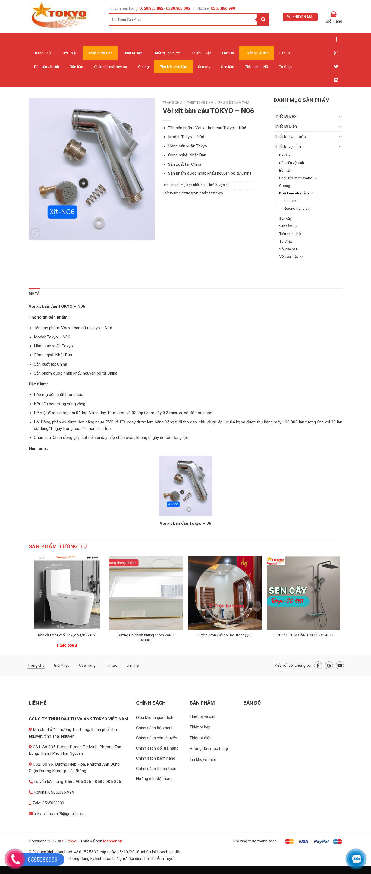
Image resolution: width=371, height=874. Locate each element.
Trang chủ (172, 102)
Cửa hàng (87, 665)
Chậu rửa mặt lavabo (110, 66)
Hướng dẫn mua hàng (209, 748)
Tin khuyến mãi (203, 759)
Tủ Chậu (285, 66)
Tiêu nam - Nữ (290, 233)
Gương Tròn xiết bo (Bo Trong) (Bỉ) (225, 635)
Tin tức (111, 665)
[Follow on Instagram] (335, 53)
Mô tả (34, 293)
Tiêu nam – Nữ (256, 66)
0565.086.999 (222, 8)
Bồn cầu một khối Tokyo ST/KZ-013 (66, 635)
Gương (143, 66)
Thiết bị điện (201, 737)
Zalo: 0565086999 (47, 803)
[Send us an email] (335, 80)
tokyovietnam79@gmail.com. (59, 813)
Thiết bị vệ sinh (100, 53)
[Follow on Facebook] (335, 39)
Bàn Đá (285, 53)
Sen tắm (227, 66)
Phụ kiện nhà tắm (173, 66)
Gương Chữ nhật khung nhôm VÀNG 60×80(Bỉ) (145, 637)
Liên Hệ (228, 53)
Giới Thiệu (69, 53)
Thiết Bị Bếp (132, 53)
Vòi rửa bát (288, 249)
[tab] (34, 293)
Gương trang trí (296, 208)
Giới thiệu (62, 665)
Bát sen (290, 201)
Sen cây (204, 66)
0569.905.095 (151, 8)
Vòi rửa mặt (288, 256)
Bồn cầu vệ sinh (46, 66)
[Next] (340, 605)
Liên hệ (133, 665)
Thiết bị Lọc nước (167, 53)
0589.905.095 (178, 8)
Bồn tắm (76, 66)
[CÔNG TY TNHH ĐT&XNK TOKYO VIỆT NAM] (65, 16)
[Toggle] (340, 116)
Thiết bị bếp (200, 727)
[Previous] (30, 605)
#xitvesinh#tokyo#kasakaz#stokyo (196, 193)
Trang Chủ (42, 53)
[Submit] (263, 19)
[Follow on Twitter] (335, 67)
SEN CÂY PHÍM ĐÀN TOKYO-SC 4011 (303, 635)
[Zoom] (35, 233)
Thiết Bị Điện (201, 53)
